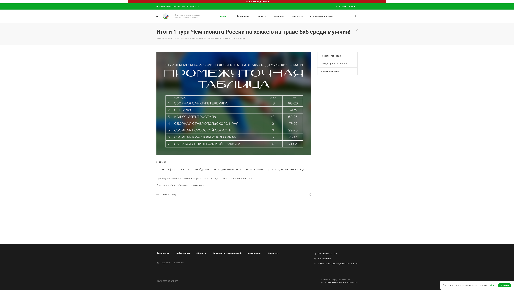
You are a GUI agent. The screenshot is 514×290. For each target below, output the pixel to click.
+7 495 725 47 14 (347, 6)
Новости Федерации (331, 56)
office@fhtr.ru (324, 259)
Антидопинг (255, 253)
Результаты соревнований (227, 253)
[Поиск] (356, 16)
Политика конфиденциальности (335, 280)
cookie (491, 285)
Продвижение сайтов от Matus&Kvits (341, 282)
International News (330, 71)
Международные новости (334, 63)
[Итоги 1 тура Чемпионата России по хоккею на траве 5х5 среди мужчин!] (233, 103)
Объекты (201, 253)
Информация (183, 253)
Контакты (273, 253)
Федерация (162, 253)
